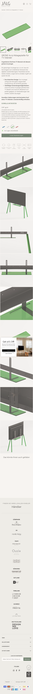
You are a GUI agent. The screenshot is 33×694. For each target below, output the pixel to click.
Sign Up (8, 350)
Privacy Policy (10, 353)
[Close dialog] (31, 338)
